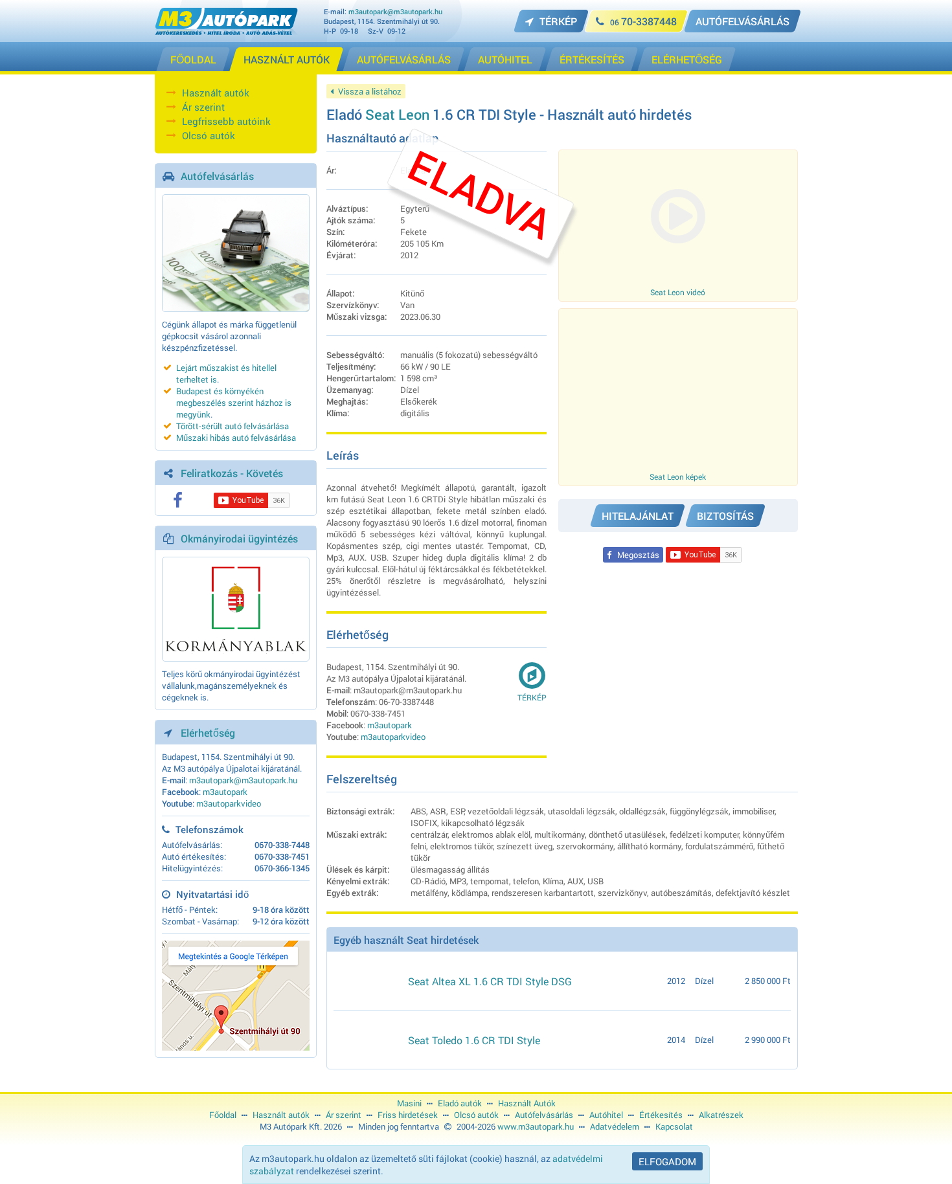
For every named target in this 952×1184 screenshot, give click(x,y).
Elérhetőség (208, 732)
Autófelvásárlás (217, 176)
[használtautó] (366, 980)
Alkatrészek (721, 1115)
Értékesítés (661, 1115)
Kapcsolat (674, 1126)
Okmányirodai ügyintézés (239, 538)
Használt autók (215, 92)
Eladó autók (460, 1103)
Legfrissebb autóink (226, 121)
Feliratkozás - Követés (232, 473)
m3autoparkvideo (228, 803)
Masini (409, 1103)
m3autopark (225, 792)
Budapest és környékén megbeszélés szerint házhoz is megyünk (233, 402)
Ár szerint (203, 106)
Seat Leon (397, 114)
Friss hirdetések (408, 1115)
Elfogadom (667, 1161)
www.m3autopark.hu (535, 1126)
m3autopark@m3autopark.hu (395, 11)
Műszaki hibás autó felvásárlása (236, 437)
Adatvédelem (614, 1126)
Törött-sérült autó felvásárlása (232, 426)
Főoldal (222, 1115)
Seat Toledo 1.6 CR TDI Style (474, 1040)
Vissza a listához (369, 91)
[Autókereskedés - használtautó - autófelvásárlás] (226, 32)
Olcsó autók (208, 135)
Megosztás (637, 555)
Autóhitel (606, 1115)
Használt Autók (527, 1103)
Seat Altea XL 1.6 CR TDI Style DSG (490, 981)
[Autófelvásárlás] (236, 253)
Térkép (532, 697)
